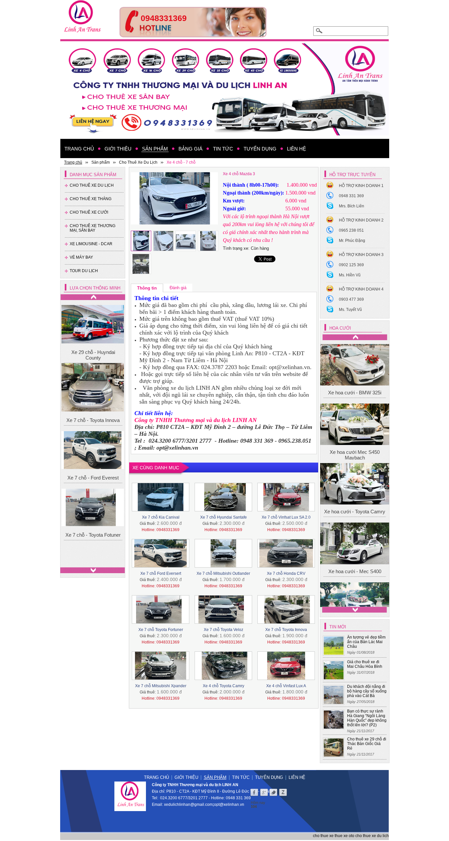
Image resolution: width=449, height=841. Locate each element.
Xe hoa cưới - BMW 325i (354, 466)
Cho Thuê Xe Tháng (90, 199)
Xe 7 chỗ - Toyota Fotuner (93, 532)
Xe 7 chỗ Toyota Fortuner (160, 629)
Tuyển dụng (269, 777)
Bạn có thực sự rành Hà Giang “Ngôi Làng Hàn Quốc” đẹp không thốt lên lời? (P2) (367, 718)
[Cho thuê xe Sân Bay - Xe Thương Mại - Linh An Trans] (224, 89)
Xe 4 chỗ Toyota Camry (223, 686)
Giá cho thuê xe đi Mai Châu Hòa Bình (364, 664)
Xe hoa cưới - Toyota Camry (354, 586)
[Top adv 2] (193, 35)
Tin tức (240, 777)
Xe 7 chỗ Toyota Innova (286, 629)
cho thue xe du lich (372, 835)
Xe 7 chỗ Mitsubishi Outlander (223, 573)
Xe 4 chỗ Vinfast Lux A (286, 686)
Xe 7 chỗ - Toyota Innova (93, 417)
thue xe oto (344, 835)
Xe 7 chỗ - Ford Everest (93, 475)
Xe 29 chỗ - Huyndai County (93, 352)
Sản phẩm (215, 777)
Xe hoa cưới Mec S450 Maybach (355, 528)
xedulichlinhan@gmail (184, 804)
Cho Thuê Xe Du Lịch (92, 185)
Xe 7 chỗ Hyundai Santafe (223, 517)
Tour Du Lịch (84, 271)
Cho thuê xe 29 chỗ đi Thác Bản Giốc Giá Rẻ (366, 744)
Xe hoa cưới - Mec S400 (354, 379)
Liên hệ (297, 777)
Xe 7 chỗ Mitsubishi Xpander (160, 686)
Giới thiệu (186, 777)
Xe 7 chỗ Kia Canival (160, 517)
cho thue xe (323, 835)
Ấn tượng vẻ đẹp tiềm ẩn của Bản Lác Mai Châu (366, 642)
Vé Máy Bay (81, 257)
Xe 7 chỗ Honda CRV (286, 573)
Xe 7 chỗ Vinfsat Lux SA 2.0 (286, 517)
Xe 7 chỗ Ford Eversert (160, 573)
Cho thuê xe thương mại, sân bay (92, 228)
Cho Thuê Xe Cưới (89, 212)
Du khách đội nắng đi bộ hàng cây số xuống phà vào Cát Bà (367, 691)
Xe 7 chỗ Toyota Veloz (223, 629)
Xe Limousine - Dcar (91, 244)
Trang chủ (156, 777)
